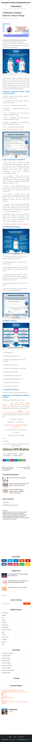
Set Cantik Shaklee (6, 655)
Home (4, 8)
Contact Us (21, 736)
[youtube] (16, 564)
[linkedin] (16, 560)
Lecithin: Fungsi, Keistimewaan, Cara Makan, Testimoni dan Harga (19, 484)
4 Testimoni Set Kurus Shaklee (17, 477)
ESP (3, 617)
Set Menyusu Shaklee (17, 455)
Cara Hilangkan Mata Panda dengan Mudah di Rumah (18, 574)
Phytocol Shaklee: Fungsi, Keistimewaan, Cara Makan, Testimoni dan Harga (16, 491)
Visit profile (11, 711)
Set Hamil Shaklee (7, 455)
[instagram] (10, 564)
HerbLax (4, 620)
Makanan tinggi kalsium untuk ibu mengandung (17, 224)
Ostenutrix (21, 453)
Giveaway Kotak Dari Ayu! (7, 697)
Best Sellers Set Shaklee (12, 453)
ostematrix (4, 639)
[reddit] (22, 560)
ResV (3, 632)
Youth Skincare (5, 637)
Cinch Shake (5, 612)
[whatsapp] (22, 564)
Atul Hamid (4, 700)
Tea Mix (4, 634)
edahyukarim (6, 18)
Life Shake (4, 622)
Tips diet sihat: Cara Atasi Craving (17, 587)
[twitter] (10, 560)
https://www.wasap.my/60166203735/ (16, 413)
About (15, 736)
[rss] (28, 564)
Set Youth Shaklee (6, 672)
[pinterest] (28, 560)
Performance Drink (6, 629)
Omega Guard (5, 627)
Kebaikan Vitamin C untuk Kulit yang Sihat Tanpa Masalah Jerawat (18, 581)
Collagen (4, 615)
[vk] (4, 564)
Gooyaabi (28, 739)
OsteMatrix (20, 43)
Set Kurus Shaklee (6, 663)
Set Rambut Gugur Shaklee (8, 670)
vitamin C (4, 642)
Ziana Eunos (4, 696)
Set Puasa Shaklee (6, 667)
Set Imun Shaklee (6, 660)
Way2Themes (15, 739)
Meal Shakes (5, 625)
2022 (7, 8)
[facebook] (4, 560)
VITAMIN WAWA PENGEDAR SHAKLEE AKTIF (12, 690)
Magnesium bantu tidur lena (16, 130)
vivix (3, 644)
